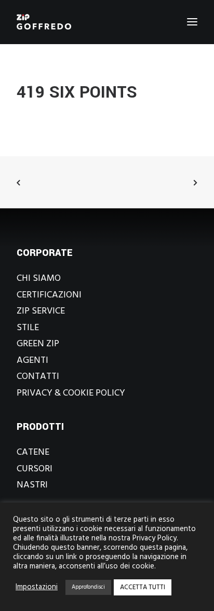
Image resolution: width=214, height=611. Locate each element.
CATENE (33, 452)
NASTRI (32, 485)
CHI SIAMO (39, 278)
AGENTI (32, 360)
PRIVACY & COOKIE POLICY (71, 393)
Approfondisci (88, 587)
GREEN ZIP (38, 343)
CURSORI (34, 469)
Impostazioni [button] (37, 587)
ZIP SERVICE (41, 311)
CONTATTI (38, 376)
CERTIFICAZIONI (49, 295)
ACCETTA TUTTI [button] (142, 587)
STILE (28, 327)
